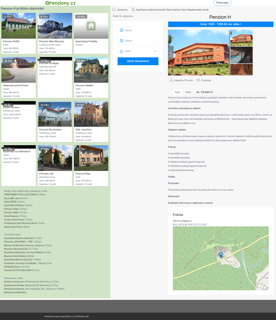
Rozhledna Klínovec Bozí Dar (18, 259)
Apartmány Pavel (13, 227)
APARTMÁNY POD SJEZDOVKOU (20, 194)
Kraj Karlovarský (144, 9)
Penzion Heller (11, 209)
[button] (221, 255)
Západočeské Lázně (197, 9)
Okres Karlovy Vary (176, 9)
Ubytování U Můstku (14, 205)
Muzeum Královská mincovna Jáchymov (24, 245)
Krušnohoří (159, 9)
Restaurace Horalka (14, 285)
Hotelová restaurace (14, 281)
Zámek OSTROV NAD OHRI (17, 270)
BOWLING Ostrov (12, 267)
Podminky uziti (82, 316)
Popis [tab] (177, 92)
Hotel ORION (10, 201)
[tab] (205, 92)
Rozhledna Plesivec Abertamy (19, 238)
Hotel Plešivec (11, 216)
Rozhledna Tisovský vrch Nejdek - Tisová (24, 263)
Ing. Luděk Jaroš (12, 198)
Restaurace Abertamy (15, 292)
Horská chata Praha (14, 219)
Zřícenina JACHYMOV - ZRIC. (18, 241)
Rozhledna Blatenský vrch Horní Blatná (23, 252)
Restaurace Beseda (14, 289)
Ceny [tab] (188, 92)
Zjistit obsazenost (138, 61)
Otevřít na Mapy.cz (182, 221)
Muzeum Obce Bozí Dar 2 (17, 249)
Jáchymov (122, 9)
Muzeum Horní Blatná (15, 256)
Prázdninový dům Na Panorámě (20, 223)
